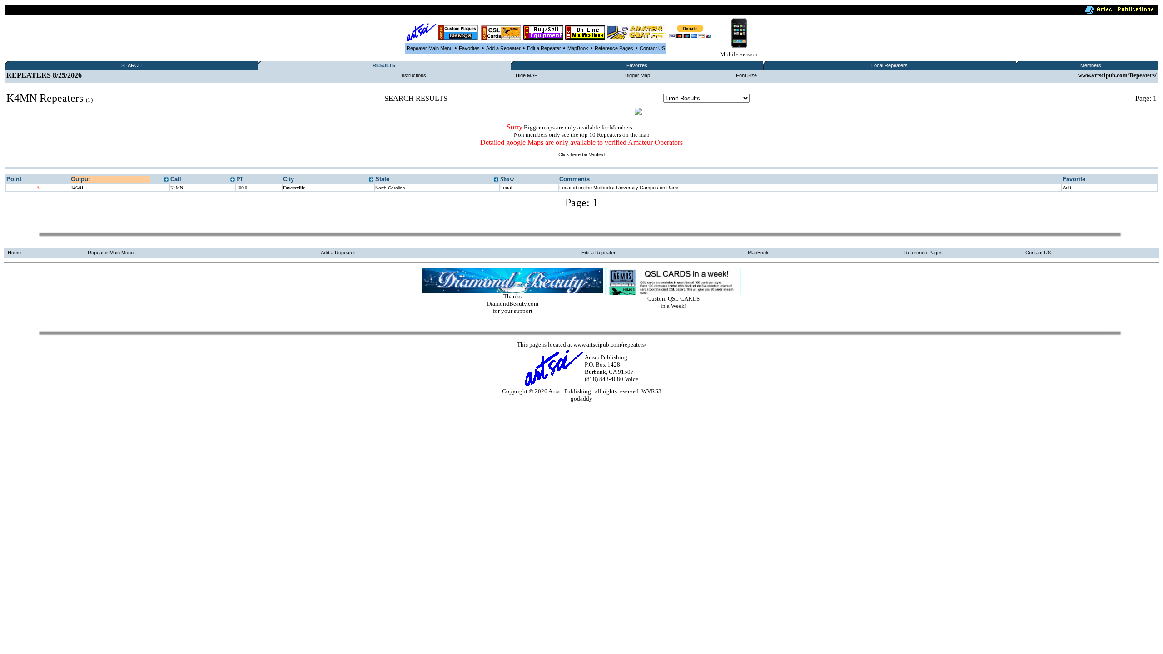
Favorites (469, 48)
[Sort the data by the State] (496, 180)
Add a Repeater (503, 48)
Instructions (413, 75)
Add (1067, 187)
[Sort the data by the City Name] (371, 180)
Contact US (652, 48)
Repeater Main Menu (429, 48)
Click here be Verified (581, 154)
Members (1090, 65)
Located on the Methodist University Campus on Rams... (621, 187)
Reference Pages (614, 48)
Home (14, 252)
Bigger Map (637, 75)
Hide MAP (526, 75)
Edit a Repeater (544, 48)
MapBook (577, 48)
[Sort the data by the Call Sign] (232, 180)
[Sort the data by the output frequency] (166, 180)
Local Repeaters (889, 65)
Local (506, 187)
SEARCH (131, 65)
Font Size (746, 75)
